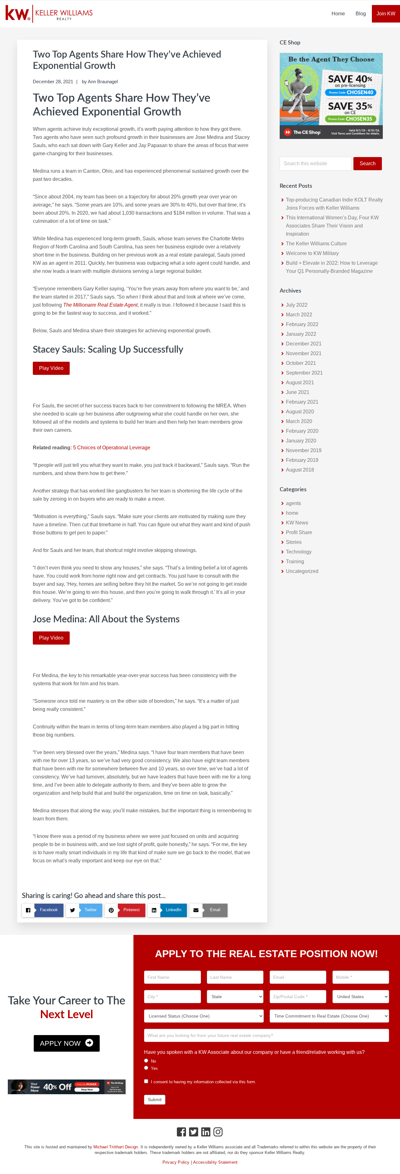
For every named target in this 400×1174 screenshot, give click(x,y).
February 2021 (302, 402)
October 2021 (301, 363)
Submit (155, 1099)
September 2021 (304, 372)
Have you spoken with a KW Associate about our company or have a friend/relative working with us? (254, 1052)
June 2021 (297, 392)
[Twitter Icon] (194, 1133)
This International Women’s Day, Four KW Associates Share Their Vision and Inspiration (332, 226)
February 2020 (302, 431)
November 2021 (304, 353)
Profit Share (299, 532)
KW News (297, 522)
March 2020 (299, 421)
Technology (299, 551)
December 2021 (304, 343)
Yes (154, 1068)
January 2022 (301, 334)
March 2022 (299, 314)
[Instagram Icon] (218, 1133)
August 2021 (300, 382)
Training (295, 561)
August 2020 (300, 411)
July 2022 (297, 305)
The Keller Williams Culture (316, 243)
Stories (294, 542)
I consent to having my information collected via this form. (203, 1082)
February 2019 (302, 460)
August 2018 (300, 469)
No (153, 1061)
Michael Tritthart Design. (116, 1147)
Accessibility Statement (215, 1162)
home (292, 513)
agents (293, 503)
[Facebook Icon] (182, 1133)
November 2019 (304, 450)
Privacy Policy (176, 1162)
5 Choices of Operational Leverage (111, 447)
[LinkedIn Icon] (206, 1133)
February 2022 (302, 324)
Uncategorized (302, 571)
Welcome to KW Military (312, 253)
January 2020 (301, 440)
